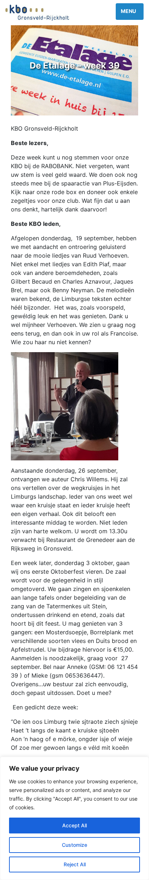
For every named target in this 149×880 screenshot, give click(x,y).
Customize (74, 845)
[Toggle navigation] (130, 11)
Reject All (75, 864)
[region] (74, 818)
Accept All (74, 825)
